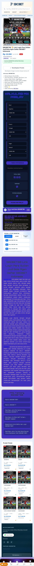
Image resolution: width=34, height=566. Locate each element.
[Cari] (5, 9)
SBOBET (14, 12)
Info (28, 210)
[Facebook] (4, 542)
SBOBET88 (7, 12)
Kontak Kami (6, 551)
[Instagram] (7, 542)
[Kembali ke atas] (31, 555)
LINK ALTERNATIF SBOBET (20, 15)
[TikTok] (11, 542)
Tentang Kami (6, 549)
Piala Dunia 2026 (25, 236)
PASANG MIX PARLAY (17, 202)
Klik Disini (15, 88)
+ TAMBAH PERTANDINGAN (17, 163)
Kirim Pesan (9, 535)
